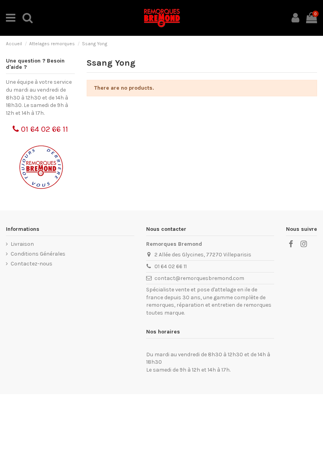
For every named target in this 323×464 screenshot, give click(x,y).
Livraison (22, 244)
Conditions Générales (38, 253)
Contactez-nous (31, 263)
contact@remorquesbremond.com (199, 278)
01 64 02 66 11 (43, 129)
